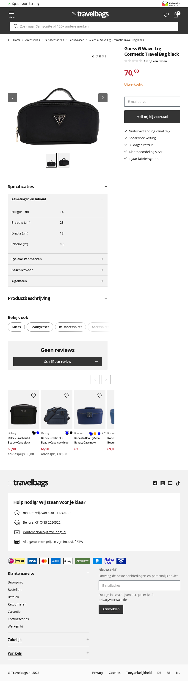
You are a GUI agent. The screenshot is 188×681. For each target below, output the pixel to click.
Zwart (71, 432)
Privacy (97, 672)
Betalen (13, 597)
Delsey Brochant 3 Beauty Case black (19, 440)
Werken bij (16, 626)
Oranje (95, 433)
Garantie (14, 611)
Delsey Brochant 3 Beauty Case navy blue (55, 440)
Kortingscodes (18, 619)
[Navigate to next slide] (106, 379)
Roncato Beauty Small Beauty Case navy (87, 440)
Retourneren (17, 604)
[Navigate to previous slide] (95, 379)
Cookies (115, 672)
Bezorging (15, 582)
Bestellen (14, 589)
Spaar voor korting (25, 3)
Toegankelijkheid (139, 672)
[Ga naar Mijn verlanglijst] (166, 14)
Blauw (37, 432)
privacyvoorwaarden (114, 599)
